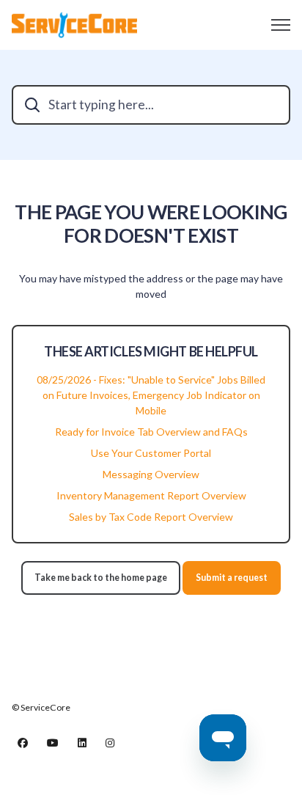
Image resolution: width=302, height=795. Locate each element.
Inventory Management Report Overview (151, 495)
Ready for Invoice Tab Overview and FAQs (151, 431)
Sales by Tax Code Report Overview (151, 516)
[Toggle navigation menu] (280, 24)
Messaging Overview (151, 474)
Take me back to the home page (100, 577)
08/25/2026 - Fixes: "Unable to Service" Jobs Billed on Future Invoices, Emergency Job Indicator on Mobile (151, 395)
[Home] (74, 25)
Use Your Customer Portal (151, 453)
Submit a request (232, 577)
